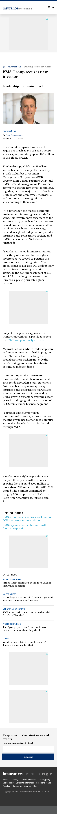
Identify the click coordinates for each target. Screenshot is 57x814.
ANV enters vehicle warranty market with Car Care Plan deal (27, 614)
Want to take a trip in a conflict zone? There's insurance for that (24, 643)
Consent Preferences (25, 783)
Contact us (17, 786)
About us (6, 786)
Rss (35, 786)
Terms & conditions (28, 780)
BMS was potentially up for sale (27, 340)
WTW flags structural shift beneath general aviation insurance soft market (28, 599)
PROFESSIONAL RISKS (12, 580)
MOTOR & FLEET (9, 594)
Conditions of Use (43, 783)
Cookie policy (8, 783)
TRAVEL (6, 639)
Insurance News (14, 67)
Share (20, 138)
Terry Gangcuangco (14, 135)
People (5, 780)
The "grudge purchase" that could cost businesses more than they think (25, 628)
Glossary (14, 780)
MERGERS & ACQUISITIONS (14, 609)
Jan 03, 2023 (9, 138)
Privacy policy (44, 780)
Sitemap (27, 786)
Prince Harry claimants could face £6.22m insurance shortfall (27, 584)
